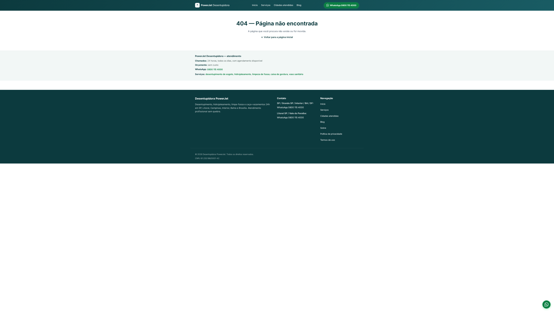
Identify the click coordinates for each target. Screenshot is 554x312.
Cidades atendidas (283, 5)
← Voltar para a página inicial (277, 37)
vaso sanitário (296, 74)
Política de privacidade (331, 134)
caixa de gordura (279, 74)
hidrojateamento (242, 74)
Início (255, 5)
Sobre (323, 128)
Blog (299, 5)
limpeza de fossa (260, 74)
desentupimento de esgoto (219, 74)
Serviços (265, 5)
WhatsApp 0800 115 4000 (290, 107)
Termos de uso (327, 140)
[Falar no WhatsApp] (546, 304)
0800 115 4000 (215, 69)
